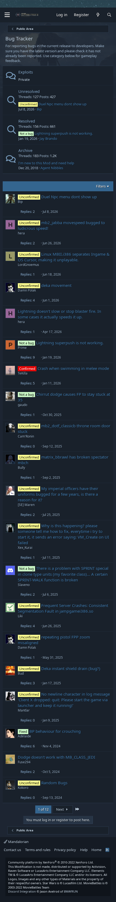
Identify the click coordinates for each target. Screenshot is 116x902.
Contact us (12, 849)
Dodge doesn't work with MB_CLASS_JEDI (56, 757)
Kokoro (23, 787)
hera (21, 233)
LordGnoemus (28, 264)
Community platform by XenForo (51, 862)
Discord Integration (22, 891)
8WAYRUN (71, 891)
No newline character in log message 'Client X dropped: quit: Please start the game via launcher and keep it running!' (64, 699)
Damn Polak (27, 290)
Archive (25, 150)
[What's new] (98, 15)
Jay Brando (48, 138)
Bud (21, 673)
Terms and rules (37, 849)
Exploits (25, 72)
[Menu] (7, 15)
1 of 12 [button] (43, 809)
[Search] (109, 15)
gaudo (22, 405)
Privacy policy (65, 849)
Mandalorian (18, 841)
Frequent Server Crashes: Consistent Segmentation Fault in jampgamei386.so (63, 608)
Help (84, 849)
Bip (39, 109)
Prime (22, 347)
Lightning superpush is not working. (56, 133)
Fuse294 (24, 762)
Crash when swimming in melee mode (73, 368)
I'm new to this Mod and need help (46, 163)
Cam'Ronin (26, 436)
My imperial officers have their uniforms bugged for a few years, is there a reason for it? (58, 494)
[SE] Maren (26, 504)
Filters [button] (101, 186)
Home (96, 849)
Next (60, 809)
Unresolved (29, 91)
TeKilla (23, 373)
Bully (21, 467)
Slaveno (24, 584)
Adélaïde (24, 736)
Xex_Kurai (25, 547)
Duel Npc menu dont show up (53, 104)
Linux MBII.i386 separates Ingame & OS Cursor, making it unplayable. (64, 256)
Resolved (26, 121)
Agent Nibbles (51, 167)
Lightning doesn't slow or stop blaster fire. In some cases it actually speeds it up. (59, 314)
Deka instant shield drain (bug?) (70, 668)
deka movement (56, 285)
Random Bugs (54, 782)
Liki (20, 616)
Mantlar (24, 710)
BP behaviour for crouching (55, 731)
